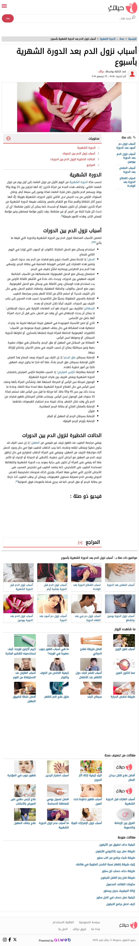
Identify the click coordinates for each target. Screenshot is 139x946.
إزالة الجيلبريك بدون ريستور (119, 890)
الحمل (91, 259)
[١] (62, 216)
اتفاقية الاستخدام (63, 922)
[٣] (93, 242)
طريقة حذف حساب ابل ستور (118, 871)
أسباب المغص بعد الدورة (127, 169)
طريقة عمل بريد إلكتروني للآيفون (115, 851)
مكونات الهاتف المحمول (120, 884)
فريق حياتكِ (79, 929)
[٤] (17, 481)
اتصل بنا (63, 929)
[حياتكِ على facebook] (9, 939)
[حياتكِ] (122, 7)
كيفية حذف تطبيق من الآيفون (117, 844)
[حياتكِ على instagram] (5, 939)
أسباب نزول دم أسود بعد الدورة (125, 145)
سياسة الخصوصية (89, 922)
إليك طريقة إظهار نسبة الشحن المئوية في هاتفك (105, 864)
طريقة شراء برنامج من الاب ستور (116, 857)
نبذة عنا (95, 929)
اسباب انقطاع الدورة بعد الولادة (127, 182)
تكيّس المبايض (66, 372)
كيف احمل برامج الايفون (120, 904)
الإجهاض (89, 308)
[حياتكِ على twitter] (15, 939)
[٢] (95, 242)
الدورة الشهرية (79, 182)
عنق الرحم (70, 357)
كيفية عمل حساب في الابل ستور (116, 897)
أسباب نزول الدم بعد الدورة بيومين (126, 157)
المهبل (35, 442)
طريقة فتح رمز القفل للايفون (118, 877)
